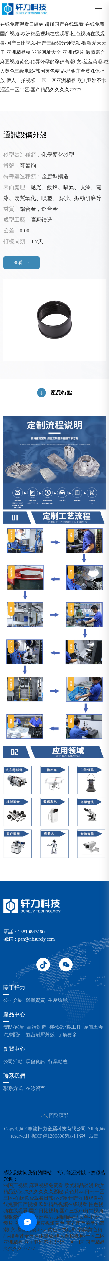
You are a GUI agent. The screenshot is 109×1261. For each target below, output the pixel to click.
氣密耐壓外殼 (40, 1034)
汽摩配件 (13, 1034)
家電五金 (93, 1027)
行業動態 (58, 1061)
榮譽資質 (35, 1000)
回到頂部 (58, 1115)
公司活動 (13, 1061)
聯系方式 (13, 1088)
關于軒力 (14, 988)
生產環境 (58, 1000)
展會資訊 (35, 1061)
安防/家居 (13, 1027)
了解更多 (67, 1034)
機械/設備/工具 (65, 1027)
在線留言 (35, 1088)
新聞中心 (14, 1049)
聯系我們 (14, 1076)
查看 (18, 262)
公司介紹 (13, 1000)
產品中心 (14, 1014)
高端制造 (36, 1027)
